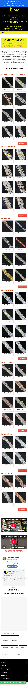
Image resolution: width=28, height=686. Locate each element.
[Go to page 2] (14, 587)
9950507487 (14, 19)
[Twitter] (10, 3)
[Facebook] (7, 3)
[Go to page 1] (13, 587)
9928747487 (14, 22)
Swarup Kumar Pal (13, 571)
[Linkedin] (20, 3)
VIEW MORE (22, 143)
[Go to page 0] (12, 587)
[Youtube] (15, 3)
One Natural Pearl (13, 557)
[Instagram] (13, 3)
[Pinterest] (18, 3)
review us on (11, 566)
